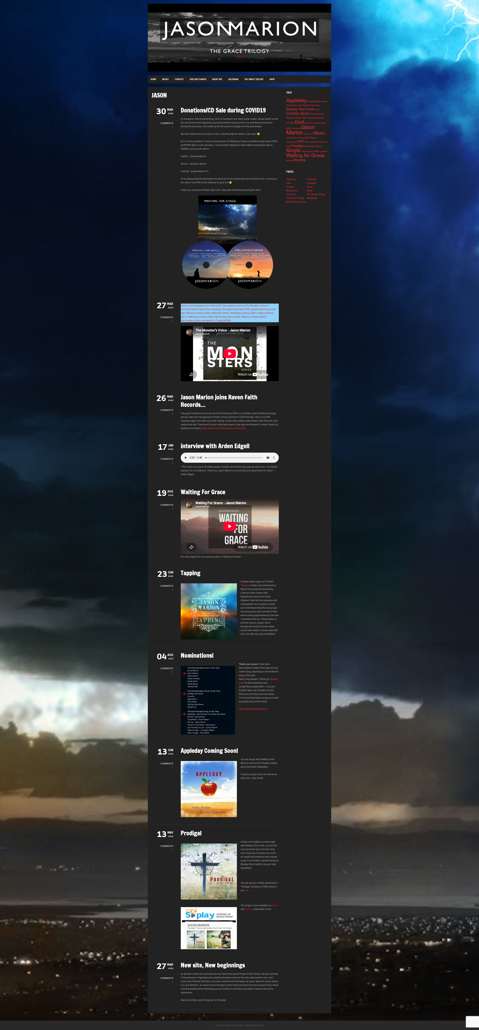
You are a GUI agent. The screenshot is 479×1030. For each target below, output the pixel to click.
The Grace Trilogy (253, 79)
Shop (272, 79)
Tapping (190, 573)
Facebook (311, 117)
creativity (297, 117)
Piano (307, 141)
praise (313, 141)
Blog (288, 105)
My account (292, 190)
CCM (317, 109)
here (246, 890)
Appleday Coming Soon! (209, 750)
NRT (301, 141)
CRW (303, 117)
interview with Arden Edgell (215, 446)
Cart (288, 182)
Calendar (233, 79)
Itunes (275, 905)
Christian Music (297, 113)
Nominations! (197, 655)
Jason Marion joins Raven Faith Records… (219, 401)
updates (323, 151)
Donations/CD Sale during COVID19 (223, 110)
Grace (317, 122)
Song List (291, 194)
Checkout (312, 182)
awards (324, 101)
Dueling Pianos (198, 79)
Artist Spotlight (313, 101)
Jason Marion (300, 129)
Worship (300, 159)
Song (303, 151)
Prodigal (191, 833)
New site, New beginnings (213, 965)
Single (293, 149)
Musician (290, 137)
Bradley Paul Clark (300, 109)
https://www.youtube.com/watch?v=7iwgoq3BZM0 (206, 320)
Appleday (296, 100)
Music (165, 79)
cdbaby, (249, 908)
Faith (292, 122)
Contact (179, 79)
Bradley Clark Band (312, 105)
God (299, 121)
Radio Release (315, 146)
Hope (323, 122)
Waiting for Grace (305, 154)
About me (217, 79)
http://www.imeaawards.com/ (253, 708)
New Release (311, 137)
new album (299, 137)
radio (306, 146)
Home (153, 79)
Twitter (317, 151)
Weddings (312, 197)
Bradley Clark (297, 105)
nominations (291, 141)
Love (311, 133)
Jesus (306, 133)
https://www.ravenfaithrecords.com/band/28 (223, 428)
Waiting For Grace (203, 492)
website (289, 160)
